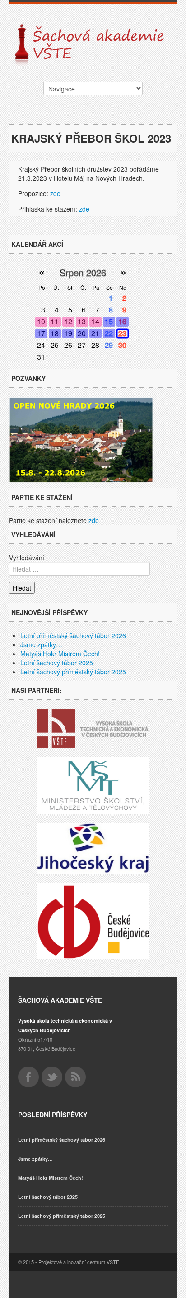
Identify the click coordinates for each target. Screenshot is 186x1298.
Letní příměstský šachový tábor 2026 (73, 635)
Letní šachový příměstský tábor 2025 (73, 671)
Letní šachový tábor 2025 (56, 662)
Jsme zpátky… (41, 644)
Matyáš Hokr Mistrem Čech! (60, 653)
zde (55, 193)
